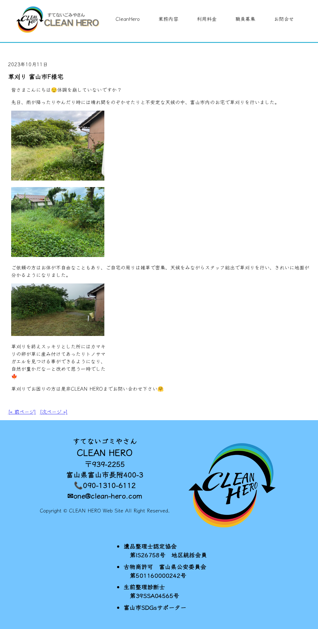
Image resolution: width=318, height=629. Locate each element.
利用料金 (207, 18)
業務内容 (168, 18)
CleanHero (128, 18)
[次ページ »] (54, 411)
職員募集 (245, 18)
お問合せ (284, 18)
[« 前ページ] (22, 411)
